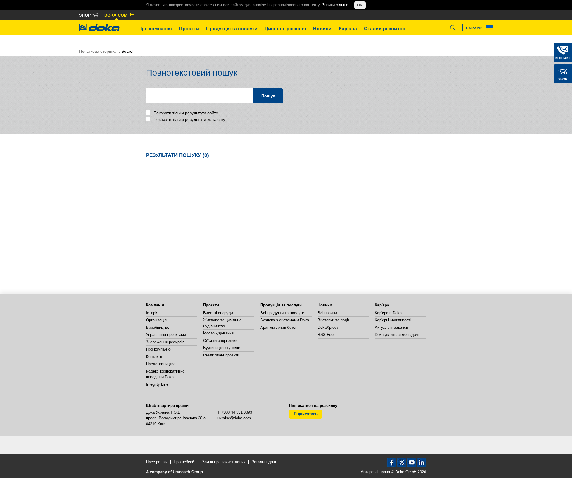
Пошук (268, 96)
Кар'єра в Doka (388, 313)
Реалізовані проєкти (221, 355)
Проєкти (189, 28)
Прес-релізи (156, 462)
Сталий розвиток (384, 28)
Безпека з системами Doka (284, 320)
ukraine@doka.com (234, 418)
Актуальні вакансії (391, 327)
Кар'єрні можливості (393, 320)
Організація (156, 320)
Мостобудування (218, 333)
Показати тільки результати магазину (188, 119)
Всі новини (327, 313)
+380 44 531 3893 (236, 412)
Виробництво (157, 327)
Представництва (160, 364)
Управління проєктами (166, 334)
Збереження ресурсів (165, 342)
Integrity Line (157, 384)
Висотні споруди (218, 313)
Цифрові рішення (285, 28)
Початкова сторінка (97, 51)
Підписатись (306, 414)
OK (360, 5)
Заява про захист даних (223, 462)
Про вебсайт (185, 462)
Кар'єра (348, 28)
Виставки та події (333, 320)
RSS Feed (326, 334)
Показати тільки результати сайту (185, 112)
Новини (322, 28)
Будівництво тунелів (221, 347)
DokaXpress (328, 327)
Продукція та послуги (231, 28)
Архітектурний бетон (278, 327)
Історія (152, 313)
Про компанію (155, 28)
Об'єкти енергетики (220, 340)
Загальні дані (264, 462)
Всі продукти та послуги (282, 313)
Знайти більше (335, 5)
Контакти (154, 356)
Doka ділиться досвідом (397, 334)
